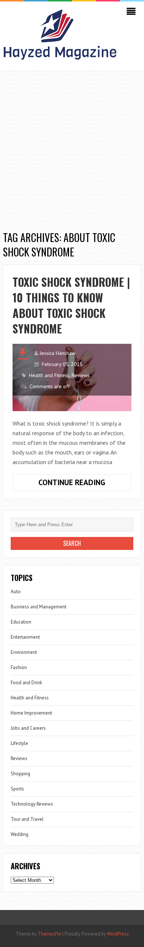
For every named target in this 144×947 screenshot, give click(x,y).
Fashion (19, 667)
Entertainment (25, 637)
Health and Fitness (49, 375)
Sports (17, 789)
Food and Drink (26, 682)
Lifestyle (19, 743)
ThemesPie (49, 934)
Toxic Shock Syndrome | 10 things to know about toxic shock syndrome (71, 305)
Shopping (20, 773)
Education (21, 622)
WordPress (118, 934)
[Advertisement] (72, 147)
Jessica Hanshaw (57, 353)
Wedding (19, 834)
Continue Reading (84, 484)
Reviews (81, 375)
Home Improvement (31, 713)
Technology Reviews (32, 804)
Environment (24, 652)
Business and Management (38, 607)
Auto (16, 591)
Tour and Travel (27, 819)
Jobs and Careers (28, 728)
